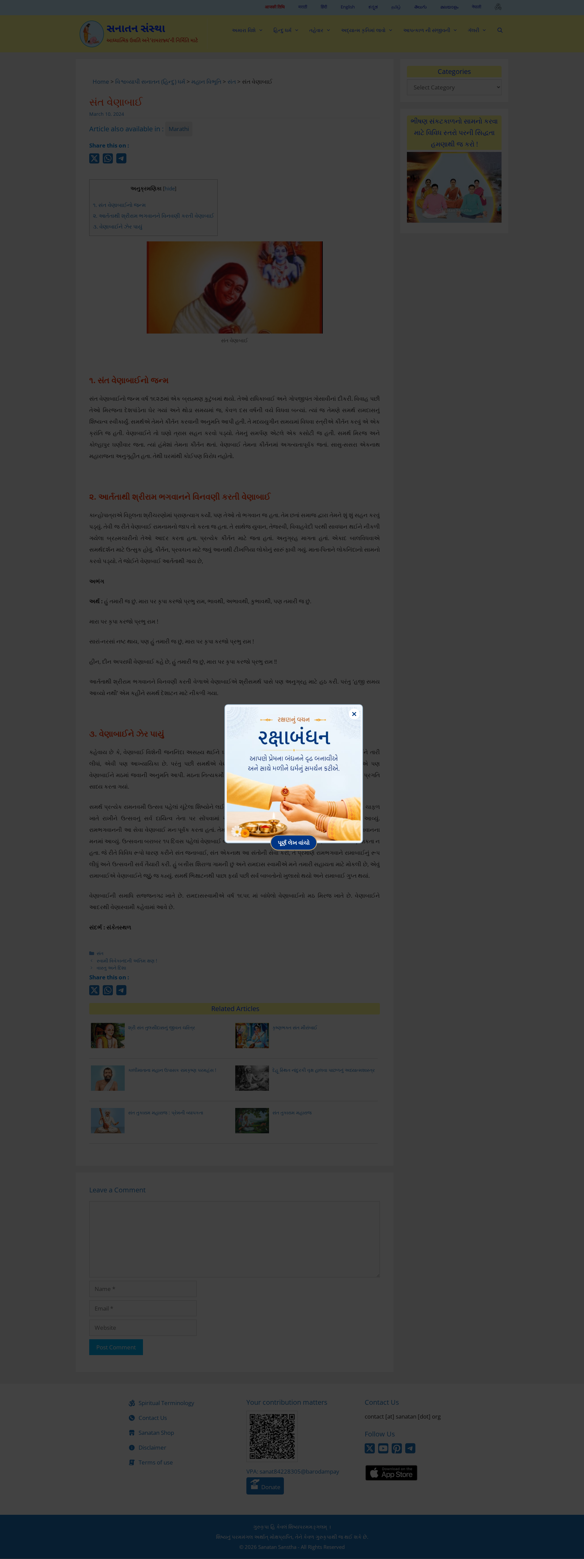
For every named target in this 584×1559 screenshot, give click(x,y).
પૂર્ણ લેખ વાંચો (294, 842)
